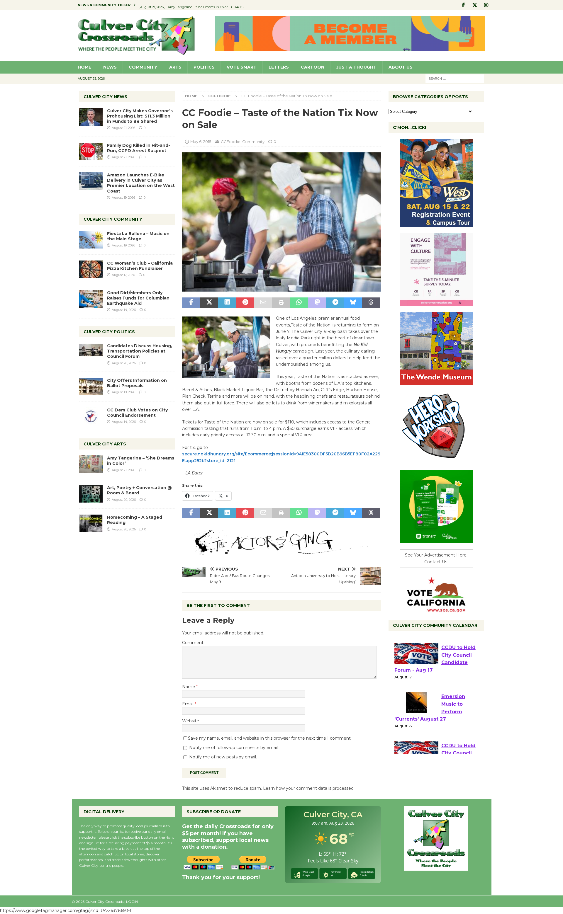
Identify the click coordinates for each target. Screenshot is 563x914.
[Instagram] (486, 5)
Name (189, 686)
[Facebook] (463, 5)
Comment (193, 642)
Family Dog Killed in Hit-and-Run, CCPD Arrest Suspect (138, 148)
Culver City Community (113, 219)
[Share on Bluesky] (353, 302)
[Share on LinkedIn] (227, 302)
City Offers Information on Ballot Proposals (137, 383)
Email (188, 704)
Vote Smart (242, 67)
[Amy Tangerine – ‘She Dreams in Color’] (91, 464)
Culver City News (105, 96)
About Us (401, 67)
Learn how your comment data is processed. (309, 788)
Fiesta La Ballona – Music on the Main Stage (138, 236)
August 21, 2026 (123, 128)
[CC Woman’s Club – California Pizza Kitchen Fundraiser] (91, 269)
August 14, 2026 (124, 310)
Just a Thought (356, 67)
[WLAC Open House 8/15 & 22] (436, 223)
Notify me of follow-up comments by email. (234, 747)
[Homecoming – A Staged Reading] (91, 523)
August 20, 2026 (124, 363)
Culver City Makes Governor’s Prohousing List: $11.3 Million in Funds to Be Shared (140, 116)
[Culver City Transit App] (436, 540)
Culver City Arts (105, 444)
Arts (175, 67)
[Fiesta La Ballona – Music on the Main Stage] (91, 240)
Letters (279, 67)
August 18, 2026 (123, 392)
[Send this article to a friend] (263, 302)
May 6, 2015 (200, 141)
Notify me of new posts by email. (223, 757)
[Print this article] (281, 302)
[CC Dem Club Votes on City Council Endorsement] (91, 416)
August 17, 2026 (123, 275)
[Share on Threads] (371, 302)
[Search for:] (454, 78)
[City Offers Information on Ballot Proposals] (91, 386)
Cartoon (312, 67)
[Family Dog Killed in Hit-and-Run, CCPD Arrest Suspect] (91, 151)
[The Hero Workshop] (436, 461)
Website (190, 721)
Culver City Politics (109, 331)
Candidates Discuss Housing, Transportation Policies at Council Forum (139, 351)
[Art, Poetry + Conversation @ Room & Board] (91, 494)
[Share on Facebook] (191, 302)
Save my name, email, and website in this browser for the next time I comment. (270, 738)
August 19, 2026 (123, 197)
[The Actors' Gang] (281, 552)
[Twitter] (475, 5)
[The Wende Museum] (436, 381)
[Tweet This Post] (209, 302)
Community (143, 67)
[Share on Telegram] (335, 302)
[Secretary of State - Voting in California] (436, 609)
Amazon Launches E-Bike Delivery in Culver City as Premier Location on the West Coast (141, 183)
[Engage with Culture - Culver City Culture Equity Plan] (436, 302)
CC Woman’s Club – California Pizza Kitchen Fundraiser (140, 266)
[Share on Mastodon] (317, 302)
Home (84, 67)
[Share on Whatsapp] (299, 302)
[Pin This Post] (245, 302)
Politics (204, 67)
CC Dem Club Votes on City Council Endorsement (137, 412)
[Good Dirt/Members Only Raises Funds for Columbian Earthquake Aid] (91, 299)
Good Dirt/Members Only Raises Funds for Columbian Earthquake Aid (138, 298)
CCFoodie (230, 141)
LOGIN (132, 901)
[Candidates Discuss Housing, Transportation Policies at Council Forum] (91, 352)
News (110, 67)
